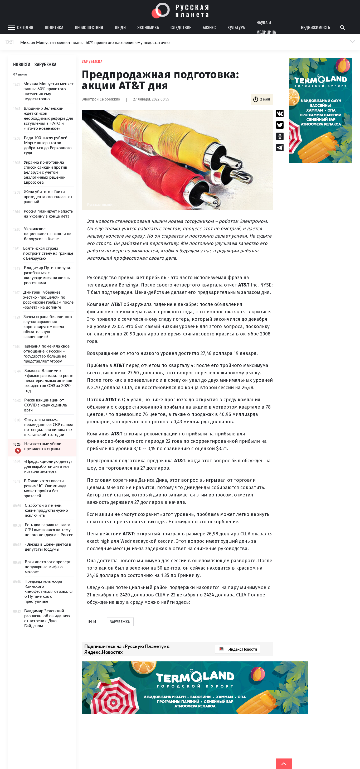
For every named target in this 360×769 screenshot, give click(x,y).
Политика (54, 27)
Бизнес (209, 27)
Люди (120, 27)
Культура (236, 27)
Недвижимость (315, 27)
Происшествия (89, 27)
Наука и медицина (266, 27)
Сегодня (25, 27)
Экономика (148, 27)
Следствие (181, 27)
